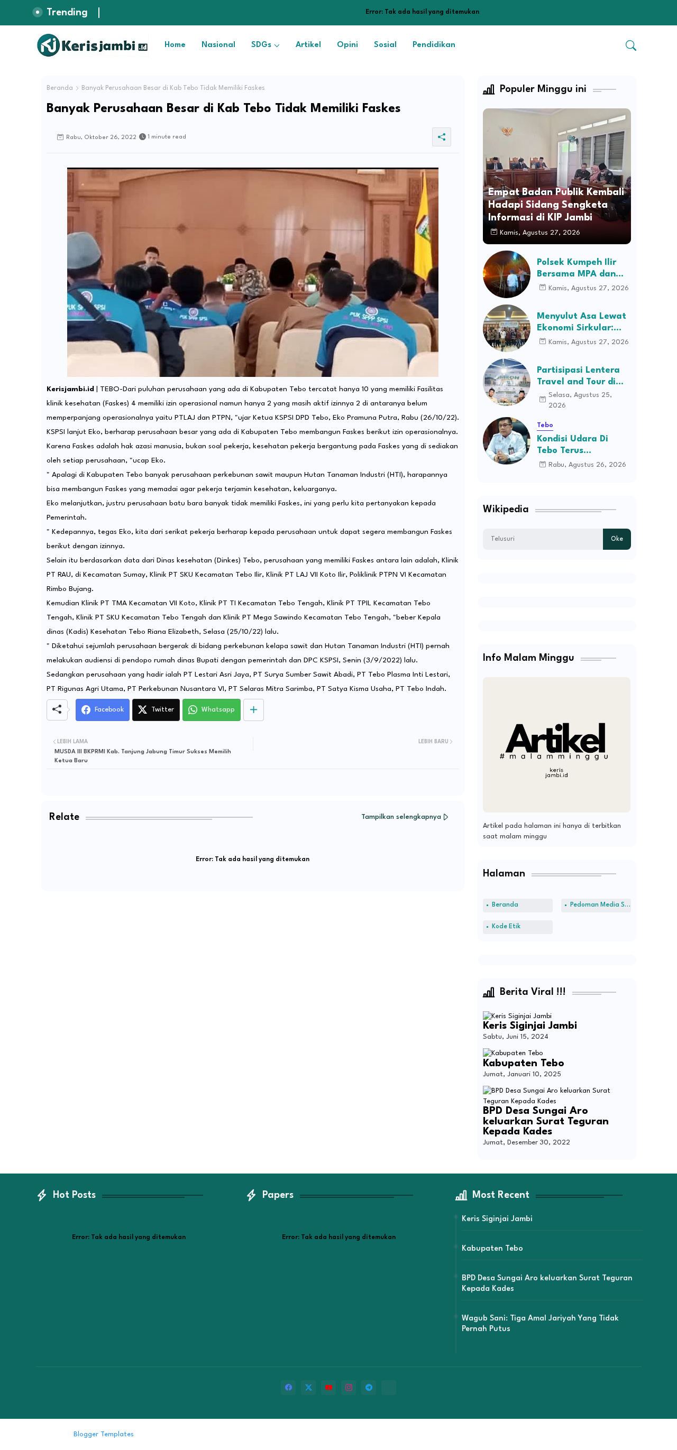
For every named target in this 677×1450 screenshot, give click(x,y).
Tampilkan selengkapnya (401, 817)
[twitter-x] (308, 1387)
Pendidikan (434, 45)
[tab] (175, 45)
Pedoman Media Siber (600, 905)
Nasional (218, 45)
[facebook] (288, 1387)
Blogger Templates (104, 1434)
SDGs (261, 45)
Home (175, 45)
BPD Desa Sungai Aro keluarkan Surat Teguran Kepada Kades (546, 1121)
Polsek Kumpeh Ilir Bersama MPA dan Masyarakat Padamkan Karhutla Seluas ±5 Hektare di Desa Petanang (582, 269)
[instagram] (348, 1387)
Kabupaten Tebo (523, 1063)
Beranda (60, 88)
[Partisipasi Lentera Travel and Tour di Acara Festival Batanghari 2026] (506, 382)
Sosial (385, 45)
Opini (347, 45)
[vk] (388, 1387)
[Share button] (253, 710)
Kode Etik (506, 926)
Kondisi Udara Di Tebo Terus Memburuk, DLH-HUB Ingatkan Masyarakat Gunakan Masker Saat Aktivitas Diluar (583, 445)
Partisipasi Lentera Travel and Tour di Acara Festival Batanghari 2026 (578, 376)
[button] (631, 45)
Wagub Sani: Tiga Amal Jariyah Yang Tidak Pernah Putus (540, 1324)
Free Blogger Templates (223, 1434)
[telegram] (368, 1387)
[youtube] (328, 1387)
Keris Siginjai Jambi (530, 1026)
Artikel (308, 45)
